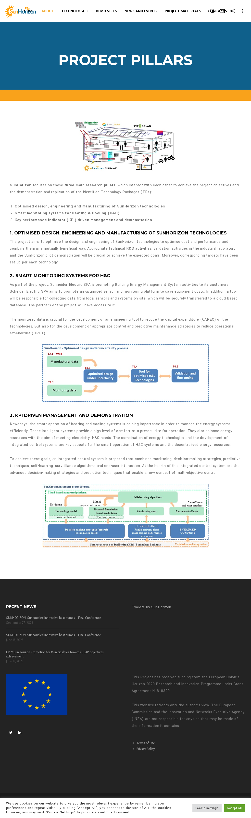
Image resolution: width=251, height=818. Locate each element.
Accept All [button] (234, 808)
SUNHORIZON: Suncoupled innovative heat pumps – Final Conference (53, 635)
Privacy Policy (146, 749)
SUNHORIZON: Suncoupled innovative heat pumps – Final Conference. (54, 618)
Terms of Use (146, 743)
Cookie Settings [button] (207, 808)
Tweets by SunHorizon (151, 607)
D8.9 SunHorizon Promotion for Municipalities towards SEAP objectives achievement (55, 654)
